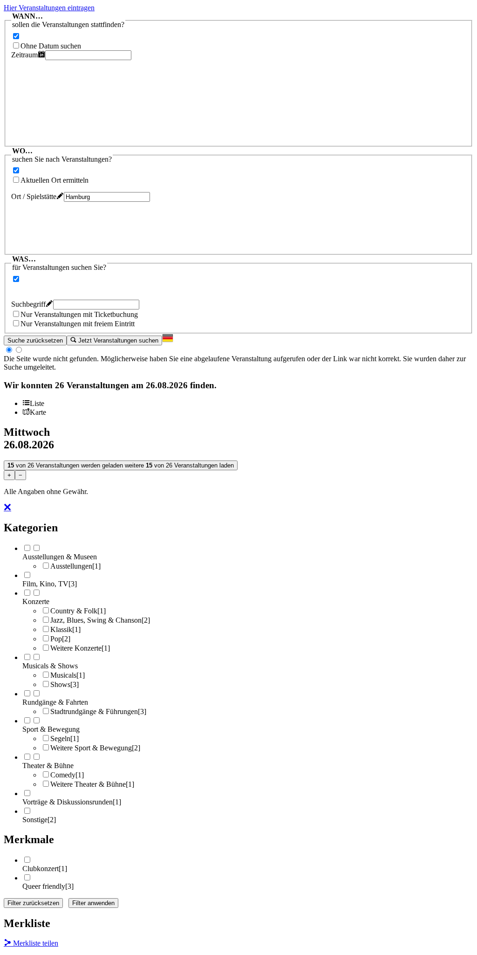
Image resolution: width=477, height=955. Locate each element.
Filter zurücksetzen (33, 903)
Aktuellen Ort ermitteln (54, 180)
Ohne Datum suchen (50, 46)
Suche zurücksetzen (35, 340)
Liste (37, 403)
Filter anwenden (93, 903)
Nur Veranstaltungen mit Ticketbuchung (79, 314)
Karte (38, 412)
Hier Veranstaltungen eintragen (49, 8)
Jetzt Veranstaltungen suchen (117, 340)
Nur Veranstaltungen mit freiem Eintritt (77, 324)
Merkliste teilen (34, 943)
